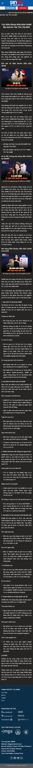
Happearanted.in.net (15, 744)
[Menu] (2, 3)
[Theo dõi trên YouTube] (18, 758)
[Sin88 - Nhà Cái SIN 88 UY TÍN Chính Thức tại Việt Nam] (16, 3)
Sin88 (10, 52)
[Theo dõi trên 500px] (21, 758)
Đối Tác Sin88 (8, 150)
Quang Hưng (18, 753)
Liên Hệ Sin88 (22, 144)
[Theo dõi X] (11, 758)
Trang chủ (3, 13)
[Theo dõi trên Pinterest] (14, 758)
